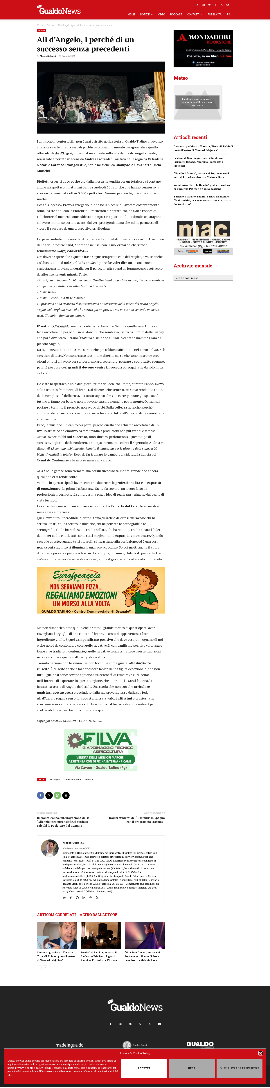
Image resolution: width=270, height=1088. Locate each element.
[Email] (66, 795)
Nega (192, 1068)
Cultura (50, 25)
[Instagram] (203, 4)
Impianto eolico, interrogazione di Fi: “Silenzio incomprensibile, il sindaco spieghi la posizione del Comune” (63, 821)
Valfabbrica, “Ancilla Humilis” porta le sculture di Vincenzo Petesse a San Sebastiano (202, 186)
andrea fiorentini (72, 779)
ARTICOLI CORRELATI (56, 914)
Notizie (145, 14)
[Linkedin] (85, 897)
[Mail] (209, 4)
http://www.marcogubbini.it (75, 848)
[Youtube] (227, 4)
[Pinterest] (92, 897)
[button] (260, 1053)
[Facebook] (197, 4)
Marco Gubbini (48, 56)
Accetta (144, 1068)
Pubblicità (215, 14)
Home (131, 14)
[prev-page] (39, 967)
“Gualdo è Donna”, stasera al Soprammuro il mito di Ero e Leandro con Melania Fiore (142, 956)
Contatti (193, 14)
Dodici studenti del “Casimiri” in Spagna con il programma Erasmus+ (137, 819)
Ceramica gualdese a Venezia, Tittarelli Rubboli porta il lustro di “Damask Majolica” (56, 956)
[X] (221, 4)
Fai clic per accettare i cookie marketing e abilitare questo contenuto (197, 102)
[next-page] (45, 967)
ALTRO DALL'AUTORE (98, 914)
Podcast (176, 14)
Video (161, 14)
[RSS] (215, 4)
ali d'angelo (54, 779)
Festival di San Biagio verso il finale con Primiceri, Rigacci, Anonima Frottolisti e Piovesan (99, 956)
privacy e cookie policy (29, 1067)
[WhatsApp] (57, 795)
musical (89, 779)
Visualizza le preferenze (239, 1068)
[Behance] (65, 897)
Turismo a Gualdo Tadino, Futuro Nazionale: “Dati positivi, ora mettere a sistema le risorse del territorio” (202, 200)
